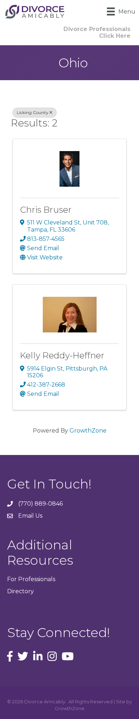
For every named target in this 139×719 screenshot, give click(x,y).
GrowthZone (88, 430)
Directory (20, 591)
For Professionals (31, 579)
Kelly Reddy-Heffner (62, 355)
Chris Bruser (46, 210)
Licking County (32, 112)
